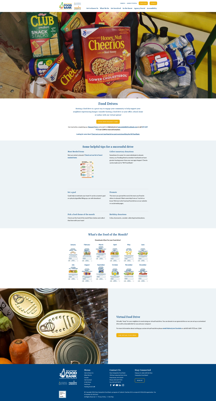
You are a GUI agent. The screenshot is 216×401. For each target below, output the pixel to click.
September (101, 265)
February (87, 245)
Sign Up (140, 380)
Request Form (93, 127)
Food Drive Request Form (108, 121)
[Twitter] (114, 385)
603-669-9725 (118, 380)
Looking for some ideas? (108, 134)
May (128, 245)
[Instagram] (123, 385)
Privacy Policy (102, 397)
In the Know (127, 8)
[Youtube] (117, 385)
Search (122, 3)
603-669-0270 (116, 382)
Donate (153, 3)
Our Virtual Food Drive (127, 335)
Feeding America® (89, 386)
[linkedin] (120, 385)
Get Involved (116, 8)
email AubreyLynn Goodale (172, 328)
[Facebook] (111, 385)
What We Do (104, 8)
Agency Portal (132, 3)
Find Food (143, 3)
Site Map (111, 397)
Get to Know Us (92, 8)
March (101, 245)
